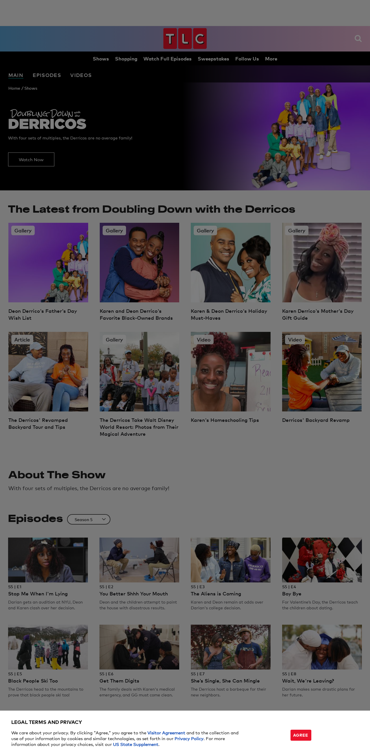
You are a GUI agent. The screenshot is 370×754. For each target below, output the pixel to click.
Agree (300, 735)
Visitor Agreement (166, 732)
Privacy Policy (189, 738)
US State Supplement (135, 744)
